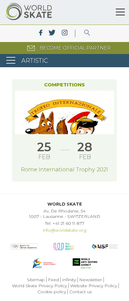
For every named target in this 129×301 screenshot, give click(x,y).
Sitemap (36, 279)
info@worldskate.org (64, 230)
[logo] (87, 33)
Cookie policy (52, 291)
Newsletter (90, 279)
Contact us (80, 291)
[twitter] (52, 33)
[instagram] (64, 33)
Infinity (69, 279)
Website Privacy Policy (93, 285)
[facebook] (40, 33)
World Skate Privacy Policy (39, 285)
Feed (53, 279)
